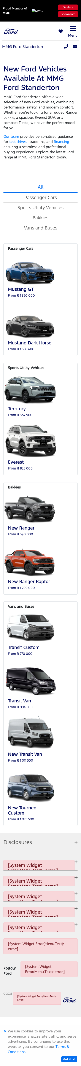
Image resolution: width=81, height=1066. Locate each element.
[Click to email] (75, 46)
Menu (73, 35)
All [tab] (40, 187)
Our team (11, 136)
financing (61, 141)
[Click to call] (66, 46)
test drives (18, 141)
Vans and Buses (40, 228)
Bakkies (40, 218)
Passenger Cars (40, 197)
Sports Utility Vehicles (40, 208)
